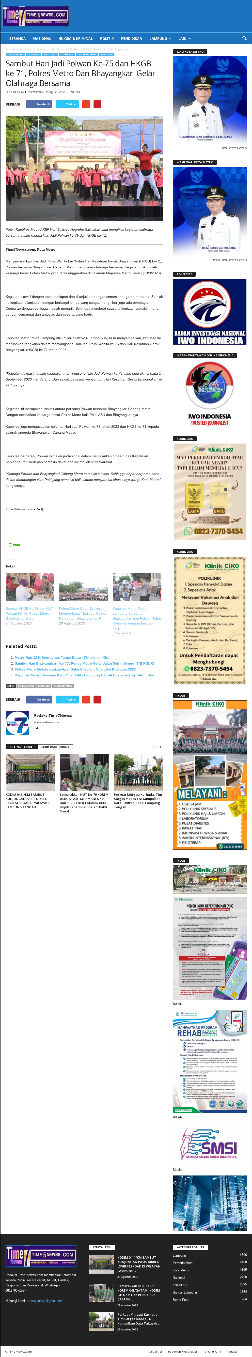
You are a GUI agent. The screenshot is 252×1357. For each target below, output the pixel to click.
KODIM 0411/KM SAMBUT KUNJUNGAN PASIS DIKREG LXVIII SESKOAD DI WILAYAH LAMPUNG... (138, 1264)
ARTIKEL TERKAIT (22, 746)
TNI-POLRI (107, 54)
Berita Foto (181, 1300)
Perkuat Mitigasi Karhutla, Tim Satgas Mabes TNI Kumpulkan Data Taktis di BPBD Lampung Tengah (138, 800)
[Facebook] (37, 729)
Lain (182, 38)
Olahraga (67, 54)
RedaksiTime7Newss (28, 92)
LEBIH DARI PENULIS (55, 746)
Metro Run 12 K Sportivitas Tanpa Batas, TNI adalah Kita (62, 657)
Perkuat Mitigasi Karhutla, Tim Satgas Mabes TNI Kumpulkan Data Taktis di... (138, 1319)
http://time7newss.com (47, 722)
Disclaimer (155, 1351)
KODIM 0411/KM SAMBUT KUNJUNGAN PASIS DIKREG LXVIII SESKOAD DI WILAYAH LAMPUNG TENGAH (27, 800)
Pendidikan (131, 38)
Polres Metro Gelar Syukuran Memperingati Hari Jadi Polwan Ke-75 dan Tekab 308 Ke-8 (83, 613)
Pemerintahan (87, 54)
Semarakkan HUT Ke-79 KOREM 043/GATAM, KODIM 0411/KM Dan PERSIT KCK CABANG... (138, 1292)
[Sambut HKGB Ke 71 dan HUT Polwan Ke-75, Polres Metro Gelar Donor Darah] (30, 587)
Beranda (17, 38)
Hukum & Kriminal (76, 38)
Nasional (42, 38)
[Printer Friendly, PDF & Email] (14, 547)
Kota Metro (26, 49)
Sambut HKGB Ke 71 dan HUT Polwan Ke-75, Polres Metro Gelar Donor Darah (29, 613)
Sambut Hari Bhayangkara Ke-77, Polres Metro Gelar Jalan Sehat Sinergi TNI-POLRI (84, 663)
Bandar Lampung (185, 1292)
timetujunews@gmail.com (45, 1301)
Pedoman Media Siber (182, 1351)
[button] (244, 38)
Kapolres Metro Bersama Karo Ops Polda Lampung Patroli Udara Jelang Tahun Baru (85, 675)
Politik (107, 38)
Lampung (158, 38)
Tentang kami (212, 1351)
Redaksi (232, 1351)
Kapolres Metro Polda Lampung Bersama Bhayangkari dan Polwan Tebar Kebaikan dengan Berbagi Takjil (137, 618)
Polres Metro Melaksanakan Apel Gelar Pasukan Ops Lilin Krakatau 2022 (75, 669)
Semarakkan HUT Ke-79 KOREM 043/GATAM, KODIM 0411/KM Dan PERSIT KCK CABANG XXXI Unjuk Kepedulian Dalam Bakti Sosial (84, 802)
